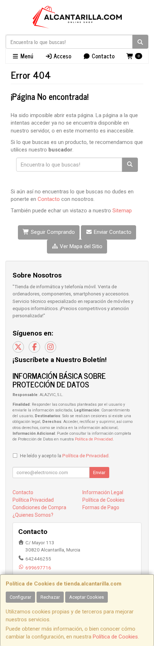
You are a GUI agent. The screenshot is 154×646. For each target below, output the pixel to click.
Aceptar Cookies (86, 597)
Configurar (20, 597)
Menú (26, 56)
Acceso (61, 56)
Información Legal (102, 492)
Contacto (102, 56)
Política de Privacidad (94, 439)
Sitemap (122, 210)
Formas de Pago (100, 507)
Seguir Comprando (52, 232)
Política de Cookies (115, 636)
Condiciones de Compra (39, 507)
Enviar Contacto (111, 232)
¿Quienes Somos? (33, 515)
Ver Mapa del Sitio (80, 246)
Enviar (99, 472)
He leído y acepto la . (65, 455)
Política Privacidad (33, 500)
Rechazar (50, 597)
